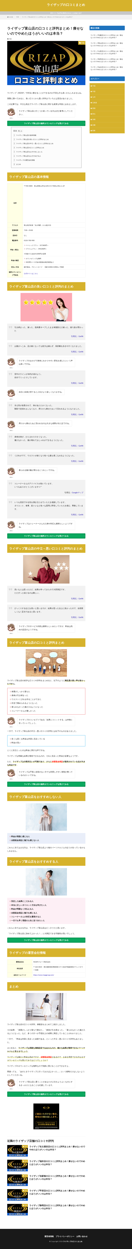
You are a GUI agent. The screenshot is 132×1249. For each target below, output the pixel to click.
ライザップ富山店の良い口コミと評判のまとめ (31, 139)
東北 (93, 114)
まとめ (17, 164)
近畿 (93, 125)
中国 (93, 86)
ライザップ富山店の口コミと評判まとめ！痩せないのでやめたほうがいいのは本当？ (47, 17)
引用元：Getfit (77, 336)
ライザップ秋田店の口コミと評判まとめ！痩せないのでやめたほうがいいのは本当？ (107, 60)
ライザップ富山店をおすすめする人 (27, 156)
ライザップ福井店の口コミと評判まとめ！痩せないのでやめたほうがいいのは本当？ (57, 1162)
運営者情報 (49, 1236)
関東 (93, 130)
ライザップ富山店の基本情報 (25, 135)
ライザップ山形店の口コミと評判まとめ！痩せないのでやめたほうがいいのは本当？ (107, 52)
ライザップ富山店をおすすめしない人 (28, 152)
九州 (93, 97)
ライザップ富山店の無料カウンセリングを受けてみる (46, 123)
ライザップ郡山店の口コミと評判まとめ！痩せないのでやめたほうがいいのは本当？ (107, 44)
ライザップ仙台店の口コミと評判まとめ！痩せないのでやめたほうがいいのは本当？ (107, 68)
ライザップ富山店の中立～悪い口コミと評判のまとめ (33, 143)
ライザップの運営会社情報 (24, 160)
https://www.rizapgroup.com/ (43, 975)
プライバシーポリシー (65, 1236)
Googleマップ (77, 492)
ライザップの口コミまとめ (66, 4)
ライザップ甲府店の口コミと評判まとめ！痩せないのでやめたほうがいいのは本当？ (57, 1192)
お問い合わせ (82, 1236)
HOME (11, 17)
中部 (17, 17)
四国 (93, 108)
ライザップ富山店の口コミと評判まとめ (29, 147)
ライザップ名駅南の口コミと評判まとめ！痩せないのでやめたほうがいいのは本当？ (57, 1177)
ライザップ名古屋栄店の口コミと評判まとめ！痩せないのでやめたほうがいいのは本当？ (57, 1148)
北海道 (94, 102)
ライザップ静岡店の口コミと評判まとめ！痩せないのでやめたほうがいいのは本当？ (57, 1207)
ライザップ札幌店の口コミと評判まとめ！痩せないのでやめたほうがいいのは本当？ (107, 36)
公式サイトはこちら (31, 273)
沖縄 (93, 119)
